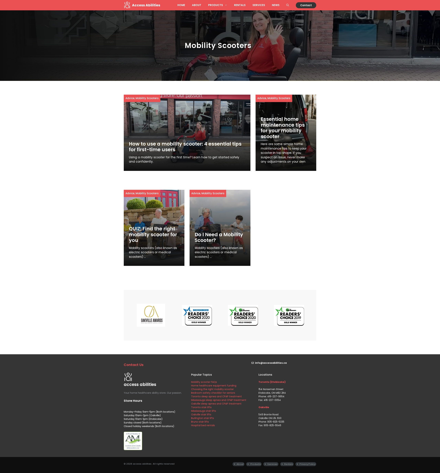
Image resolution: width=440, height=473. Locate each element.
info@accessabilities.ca (271, 363)
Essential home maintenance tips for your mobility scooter (283, 128)
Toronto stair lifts (201, 407)
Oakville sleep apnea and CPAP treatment (216, 403)
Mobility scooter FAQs (204, 382)
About (196, 5)
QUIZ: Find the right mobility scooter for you (153, 234)
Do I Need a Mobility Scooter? (219, 237)
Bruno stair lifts (200, 421)
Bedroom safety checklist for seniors (213, 393)
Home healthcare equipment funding (213, 385)
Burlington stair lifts (202, 418)
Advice (129, 98)
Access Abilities (146, 5)
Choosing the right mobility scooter (212, 389)
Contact (306, 5)
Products (215, 5)
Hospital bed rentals (203, 425)
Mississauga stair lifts (203, 411)
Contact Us (134, 364)
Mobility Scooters (147, 98)
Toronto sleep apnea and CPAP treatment (216, 396)
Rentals (240, 5)
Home (181, 5)
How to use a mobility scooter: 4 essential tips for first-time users (185, 147)
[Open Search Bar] (287, 5)
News (275, 5)
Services (258, 5)
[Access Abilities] (127, 5)
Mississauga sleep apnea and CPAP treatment (218, 400)
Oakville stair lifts (201, 414)
